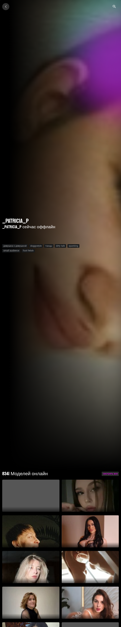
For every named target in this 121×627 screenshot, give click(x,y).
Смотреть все (110, 473)
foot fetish (28, 250)
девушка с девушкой (15, 245)
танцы (48, 245)
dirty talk (60, 245)
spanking (73, 245)
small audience (11, 250)
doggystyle (36, 245)
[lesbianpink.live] (5, 6)
